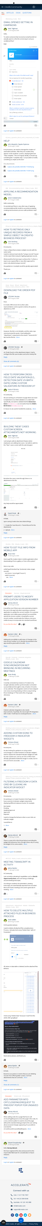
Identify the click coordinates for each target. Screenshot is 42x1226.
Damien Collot (12, 634)
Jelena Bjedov (12, 868)
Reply (5, 357)
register (11, 131)
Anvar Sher (11, 554)
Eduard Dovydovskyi (14, 1143)
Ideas (18, 13)
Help (6, 141)
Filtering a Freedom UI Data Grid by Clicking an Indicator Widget (20, 784)
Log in (5, 131)
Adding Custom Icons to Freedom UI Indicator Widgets (18, 736)
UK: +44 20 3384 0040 (21, 1199)
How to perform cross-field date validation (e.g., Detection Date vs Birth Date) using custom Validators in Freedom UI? (19, 380)
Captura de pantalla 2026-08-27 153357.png (20, 171)
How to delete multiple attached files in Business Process (20, 913)
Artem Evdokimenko (14, 198)
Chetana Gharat (13, 742)
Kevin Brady (12, 674)
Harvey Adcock (13, 603)
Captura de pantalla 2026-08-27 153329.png (20, 167)
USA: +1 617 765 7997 (21, 1195)
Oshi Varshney (12, 242)
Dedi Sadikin (12, 920)
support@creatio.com (21, 1209)
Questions (27, 13)
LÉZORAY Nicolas (14, 296)
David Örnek (12, 513)
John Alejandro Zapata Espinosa (18, 144)
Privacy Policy (33, 1224)
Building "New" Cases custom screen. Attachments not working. (20, 429)
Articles (10, 13)
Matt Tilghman (13, 28)
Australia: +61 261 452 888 (22, 1202)
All (3, 13)
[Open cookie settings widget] (3, 1222)
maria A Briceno (13, 389)
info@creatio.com (19, 1206)
